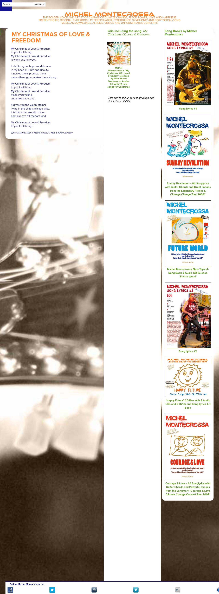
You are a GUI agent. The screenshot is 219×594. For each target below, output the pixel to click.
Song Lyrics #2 (188, 351)
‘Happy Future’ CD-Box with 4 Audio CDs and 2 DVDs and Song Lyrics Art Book (187, 404)
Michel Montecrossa (109, 13)
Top (212, 581)
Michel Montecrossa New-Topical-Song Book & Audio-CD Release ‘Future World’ (188, 272)
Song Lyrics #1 (188, 108)
